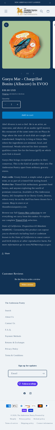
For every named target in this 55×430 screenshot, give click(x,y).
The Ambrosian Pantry (26, 415)
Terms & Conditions (14, 355)
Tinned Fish (21, 220)
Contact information (45, 423)
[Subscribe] (43, 373)
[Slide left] (21, 73)
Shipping (5, 94)
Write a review (27, 285)
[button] (6, 11)
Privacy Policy (11, 349)
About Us (9, 317)
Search (8, 310)
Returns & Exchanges (14, 342)
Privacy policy (25, 419)
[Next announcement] (50, 3)
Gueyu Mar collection (29, 213)
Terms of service (11, 423)
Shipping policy (27, 423)
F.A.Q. (8, 330)
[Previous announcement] (5, 3)
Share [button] (7, 253)
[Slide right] (33, 73)
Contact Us (10, 323)
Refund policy (39, 419)
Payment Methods (13, 336)
